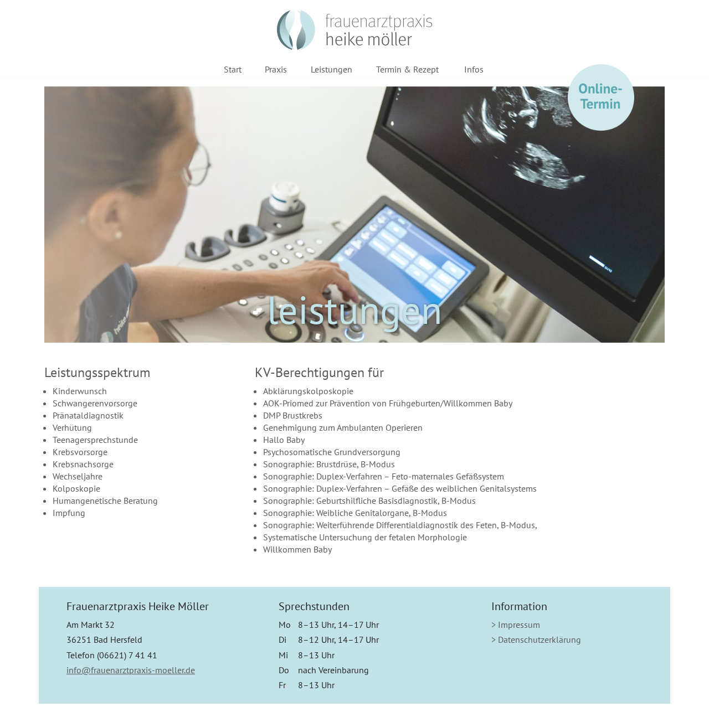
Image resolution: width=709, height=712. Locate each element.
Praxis (276, 69)
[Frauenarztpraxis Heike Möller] (354, 30)
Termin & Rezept (407, 69)
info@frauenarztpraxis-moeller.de (130, 669)
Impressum (519, 624)
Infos (474, 69)
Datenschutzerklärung (539, 639)
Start (233, 69)
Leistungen (331, 69)
